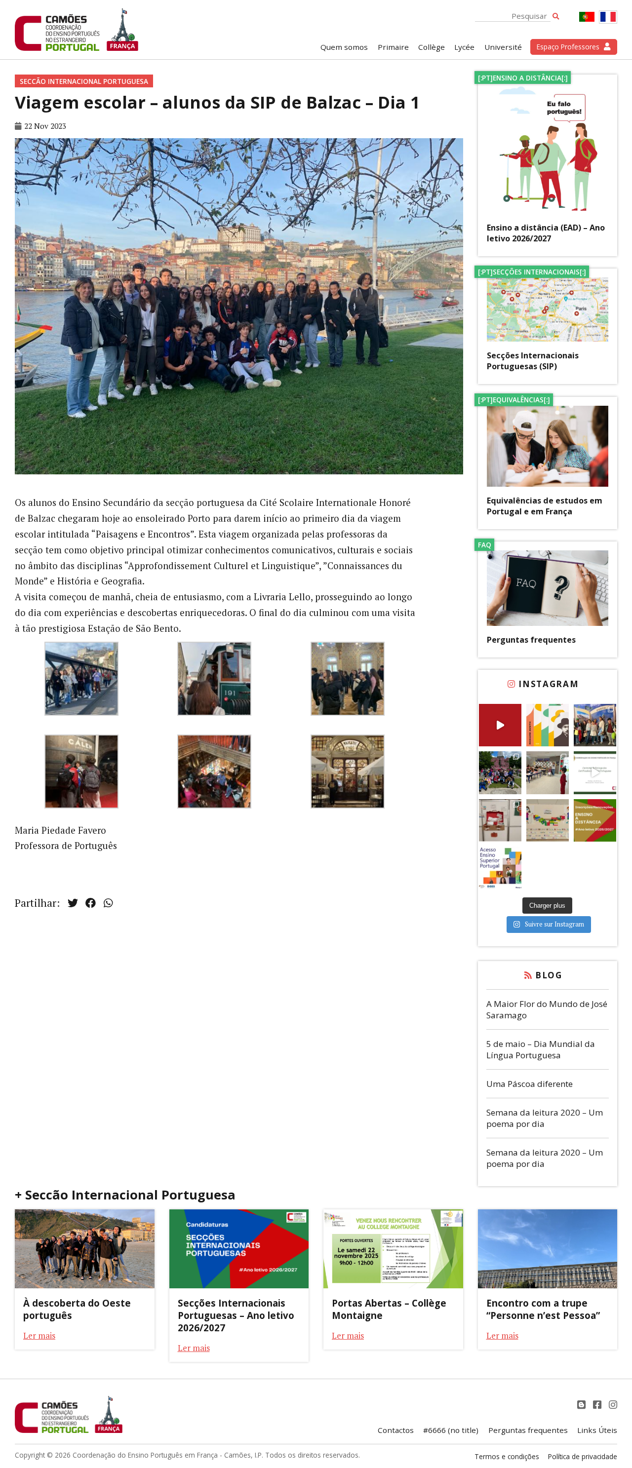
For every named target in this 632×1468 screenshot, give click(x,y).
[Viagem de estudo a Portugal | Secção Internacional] (500, 725)
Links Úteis (597, 1430)
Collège (431, 47)
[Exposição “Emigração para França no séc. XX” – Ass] (500, 820)
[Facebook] (598, 1404)
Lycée (464, 47)
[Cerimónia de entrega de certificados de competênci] (595, 772)
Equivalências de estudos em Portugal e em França (544, 506)
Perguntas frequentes (531, 639)
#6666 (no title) (450, 1430)
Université (503, 47)
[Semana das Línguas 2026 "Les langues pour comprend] (547, 820)
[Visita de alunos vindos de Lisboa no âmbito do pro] (547, 772)
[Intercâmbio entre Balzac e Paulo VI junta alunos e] (595, 725)
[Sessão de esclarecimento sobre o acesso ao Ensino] (500, 868)
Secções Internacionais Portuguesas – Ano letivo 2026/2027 (236, 1315)
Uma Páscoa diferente (529, 1083)
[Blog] (582, 1404)
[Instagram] (613, 1404)
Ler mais (39, 1335)
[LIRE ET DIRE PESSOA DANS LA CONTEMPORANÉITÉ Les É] (547, 725)
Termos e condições (506, 1456)
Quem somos (344, 47)
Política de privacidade (582, 1456)
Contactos (396, 1430)
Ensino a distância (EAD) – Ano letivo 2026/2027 (546, 233)
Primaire (393, 47)
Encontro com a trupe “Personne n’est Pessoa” (543, 1309)
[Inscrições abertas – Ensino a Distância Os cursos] (595, 820)
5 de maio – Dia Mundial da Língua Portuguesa (540, 1049)
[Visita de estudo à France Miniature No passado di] (500, 772)
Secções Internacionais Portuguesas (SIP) (533, 361)
